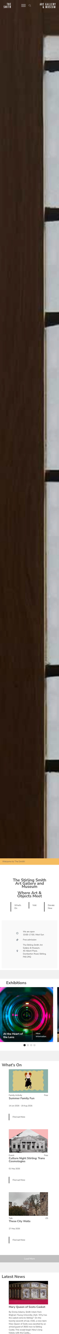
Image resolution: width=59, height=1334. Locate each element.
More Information (41, 1035)
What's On (17, 907)
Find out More (19, 1117)
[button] (24, 1045)
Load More (29, 1258)
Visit (34, 905)
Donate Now (51, 907)
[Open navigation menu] (23, 5)
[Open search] (30, 5)
